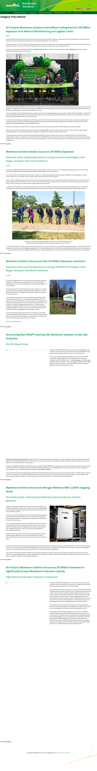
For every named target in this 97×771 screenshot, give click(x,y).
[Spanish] (90, 8)
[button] (89, 4)
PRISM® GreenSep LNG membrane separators (17, 459)
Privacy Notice (66, 753)
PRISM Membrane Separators (20, 12)
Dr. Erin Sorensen (53, 113)
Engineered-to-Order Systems (45, 12)
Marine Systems (33, 12)
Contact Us (70, 12)
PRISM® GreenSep (38, 49)
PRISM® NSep (72, 49)
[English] (76, 8)
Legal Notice (60, 753)
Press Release (8, 143)
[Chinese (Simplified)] (78, 8)
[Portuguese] (88, 8)
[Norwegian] (87, 8)
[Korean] (85, 8)
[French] (80, 8)
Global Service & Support (60, 12)
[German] (82, 8)
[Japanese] (83, 8)
